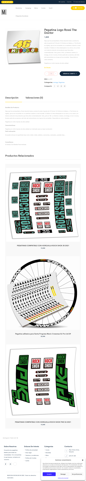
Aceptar (49, 474)
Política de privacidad (63, 478)
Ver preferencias (77, 474)
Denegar (63, 474)
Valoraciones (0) (34, 97)
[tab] (15, 97)
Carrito (69, 2)
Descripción (11, 97)
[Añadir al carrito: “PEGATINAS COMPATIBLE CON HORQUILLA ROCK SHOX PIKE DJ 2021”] (43, 416)
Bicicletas (19, 8)
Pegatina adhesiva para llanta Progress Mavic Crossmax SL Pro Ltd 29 (43, 334)
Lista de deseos (80, 2)
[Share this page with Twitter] (57, 86)
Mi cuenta (62, 2)
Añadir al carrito (69, 73)
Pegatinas (62, 82)
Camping (28, 8)
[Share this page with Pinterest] (61, 86)
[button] (82, 460)
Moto (36, 8)
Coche (43, 8)
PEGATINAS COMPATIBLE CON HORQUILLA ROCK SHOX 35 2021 (43, 246)
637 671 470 (8, 2)
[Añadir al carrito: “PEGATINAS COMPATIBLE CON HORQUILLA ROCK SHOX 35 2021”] (43, 240)
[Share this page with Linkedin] (64, 86)
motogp (55, 82)
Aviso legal (28, 452)
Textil (50, 8)
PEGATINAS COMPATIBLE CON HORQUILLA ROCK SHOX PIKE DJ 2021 (43, 422)
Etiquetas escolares (22, 16)
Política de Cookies (30, 458)
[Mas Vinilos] (4, 12)
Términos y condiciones (32, 455)
